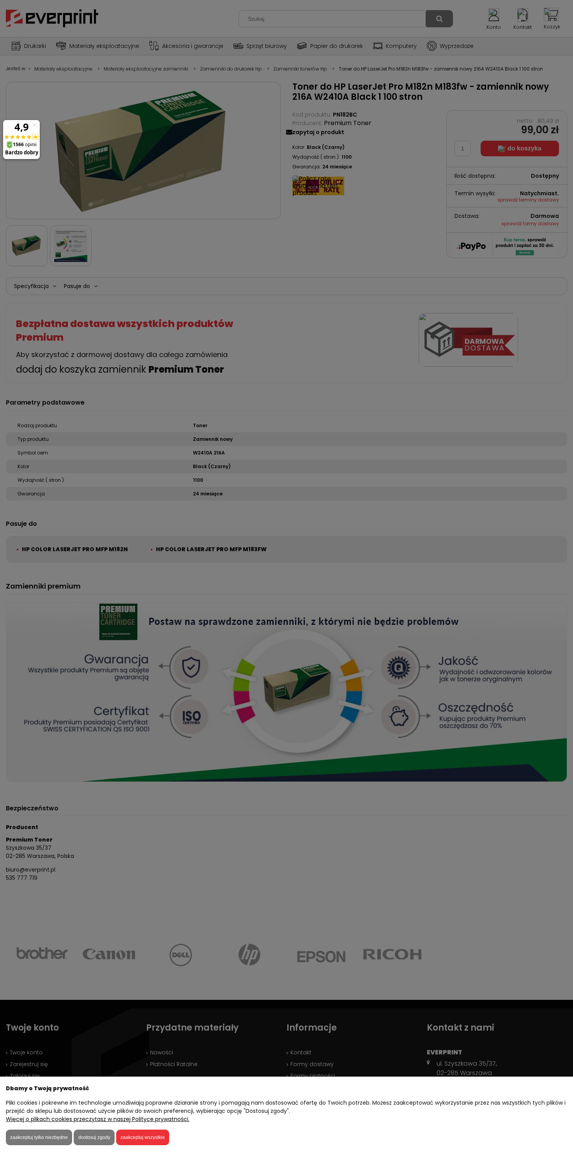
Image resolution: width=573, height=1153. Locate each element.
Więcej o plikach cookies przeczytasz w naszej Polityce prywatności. (97, 1119)
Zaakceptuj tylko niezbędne (39, 1137)
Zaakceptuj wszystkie (142, 1137)
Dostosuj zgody (94, 1137)
